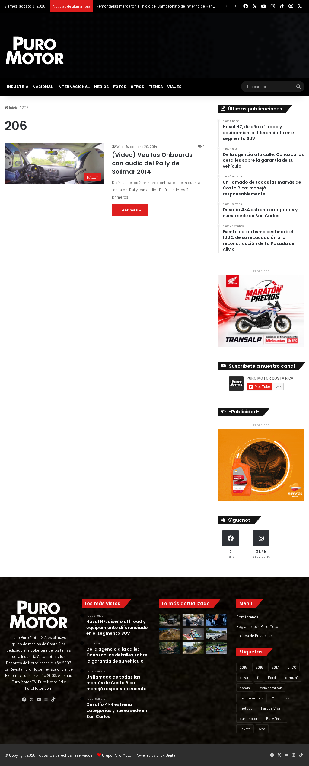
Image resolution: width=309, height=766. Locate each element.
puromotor (249, 718)
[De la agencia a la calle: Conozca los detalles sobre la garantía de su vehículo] (193, 619)
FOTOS (119, 86)
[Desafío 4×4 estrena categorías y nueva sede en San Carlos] (169, 634)
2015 (243, 667)
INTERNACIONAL (73, 86)
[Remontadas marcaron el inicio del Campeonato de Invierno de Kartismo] (216, 648)
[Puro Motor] (35, 50)
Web (120, 146)
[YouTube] (38, 699)
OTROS (137, 86)
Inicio (13, 107)
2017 (275, 667)
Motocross (281, 698)
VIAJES (174, 86)
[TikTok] (53, 699)
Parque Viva (270, 708)
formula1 (291, 677)
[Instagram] (45, 699)
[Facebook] (24, 699)
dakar (244, 677)
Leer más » (130, 209)
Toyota (245, 728)
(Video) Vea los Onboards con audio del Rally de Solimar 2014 (152, 163)
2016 (259, 667)
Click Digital (166, 755)
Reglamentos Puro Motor (258, 626)
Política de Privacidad (254, 635)
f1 (258, 677)
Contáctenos (247, 616)
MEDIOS (101, 86)
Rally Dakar (275, 718)
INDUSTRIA (17, 86)
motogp (246, 708)
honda (245, 687)
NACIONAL (43, 86)
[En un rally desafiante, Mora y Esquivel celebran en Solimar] (169, 648)
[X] (31, 699)
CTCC (291, 667)
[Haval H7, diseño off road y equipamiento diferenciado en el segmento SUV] (169, 619)
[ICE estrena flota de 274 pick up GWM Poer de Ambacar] (216, 634)
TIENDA (155, 86)
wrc (262, 728)
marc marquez (251, 698)
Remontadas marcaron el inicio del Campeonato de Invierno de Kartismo (159, 6)
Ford (272, 677)
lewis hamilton (270, 687)
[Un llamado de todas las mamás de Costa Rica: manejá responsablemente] (216, 619)
